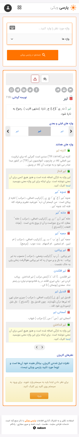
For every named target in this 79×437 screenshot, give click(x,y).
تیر (17, 131)
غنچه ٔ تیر (60, 192)
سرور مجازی (22, 424)
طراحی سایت (56, 424)
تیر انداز (61, 171)
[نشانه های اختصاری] (70, 90)
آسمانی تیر (59, 312)
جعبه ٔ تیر (60, 233)
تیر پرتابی (60, 250)
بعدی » (37, 347)
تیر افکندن (60, 270)
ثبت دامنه (35, 424)
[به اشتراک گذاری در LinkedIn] (24, 90)
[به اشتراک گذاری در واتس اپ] (11, 90)
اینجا (68, 186)
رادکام (12, 424)
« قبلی (42, 347)
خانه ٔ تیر (61, 212)
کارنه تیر (61, 150)
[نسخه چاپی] (64, 90)
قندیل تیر (60, 291)
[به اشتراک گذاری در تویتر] (30, 90)
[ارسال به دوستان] (58, 90)
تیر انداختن (59, 324)
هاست (45, 424)
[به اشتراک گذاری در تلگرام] (17, 90)
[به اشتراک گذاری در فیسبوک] (36, 90)
